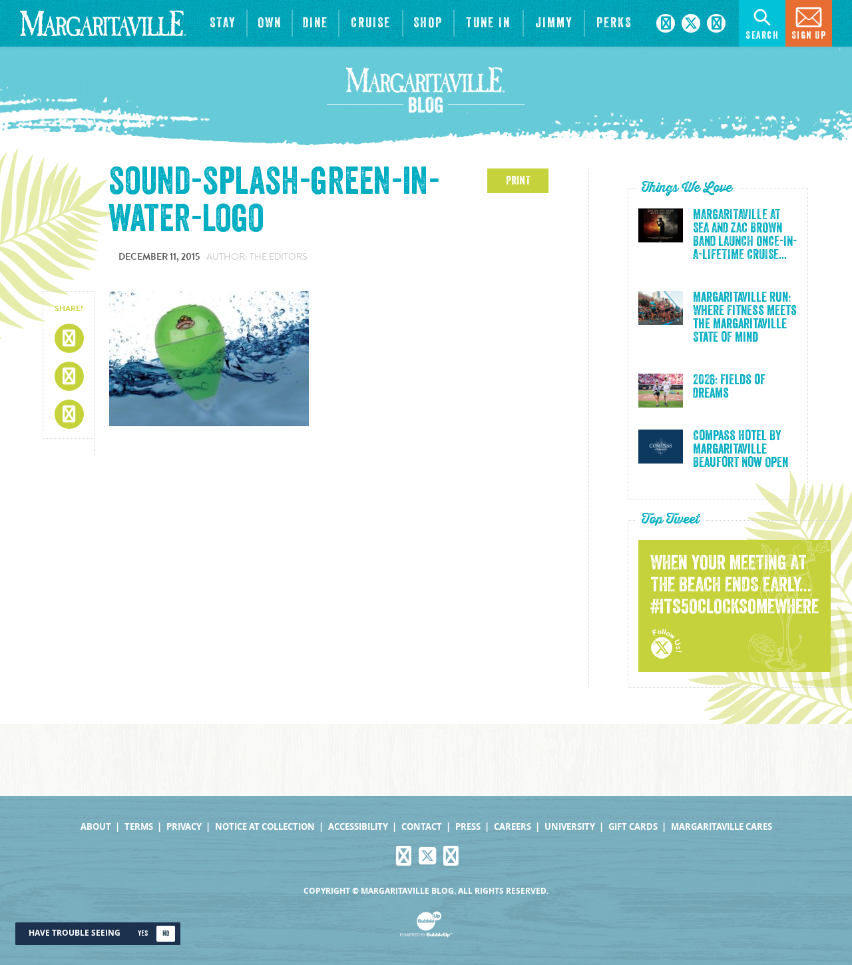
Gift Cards (633, 826)
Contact (421, 826)
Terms (138, 826)
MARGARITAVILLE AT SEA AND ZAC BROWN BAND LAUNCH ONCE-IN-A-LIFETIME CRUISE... (745, 235)
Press (468, 826)
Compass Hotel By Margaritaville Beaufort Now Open (740, 450)
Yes (143, 933)
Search (762, 36)
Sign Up (809, 36)
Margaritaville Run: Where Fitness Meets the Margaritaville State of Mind (745, 317)
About (96, 826)
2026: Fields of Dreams (729, 387)
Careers (512, 826)
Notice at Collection (265, 826)
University (569, 826)
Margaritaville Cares (721, 826)
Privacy (184, 826)
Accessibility (358, 826)
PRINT (518, 180)
